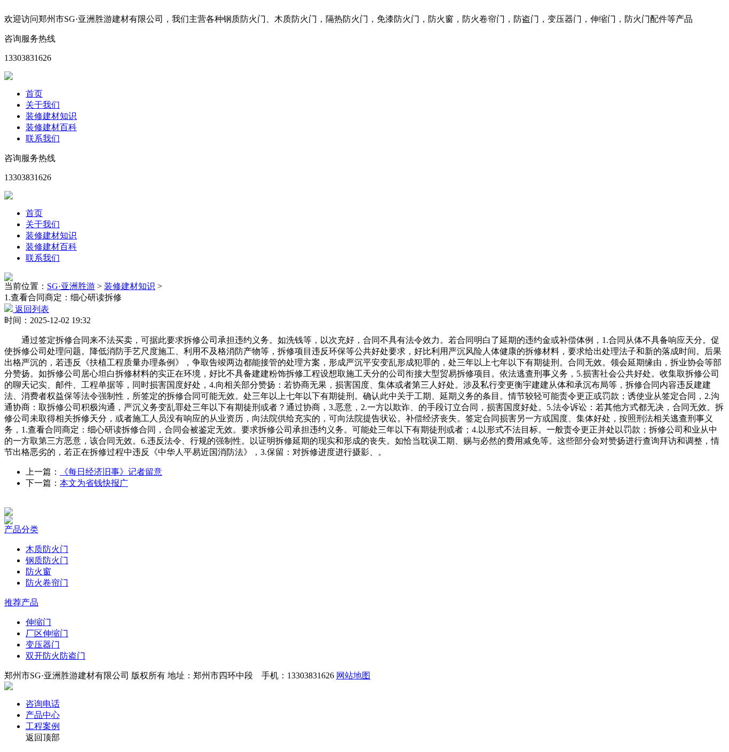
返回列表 (31, 309)
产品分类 (21, 529)
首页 (34, 93)
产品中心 (43, 714)
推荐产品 (21, 602)
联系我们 (43, 138)
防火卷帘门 (47, 582)
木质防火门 (47, 549)
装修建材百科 (51, 127)
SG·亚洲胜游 (71, 286)
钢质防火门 (47, 560)
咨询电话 (43, 703)
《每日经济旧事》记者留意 (111, 471)
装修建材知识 (51, 116)
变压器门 (43, 644)
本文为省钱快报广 (94, 482)
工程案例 (43, 726)
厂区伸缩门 (47, 633)
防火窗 (38, 571)
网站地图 (353, 675)
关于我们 (43, 104)
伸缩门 (38, 622)
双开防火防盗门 (55, 655)
